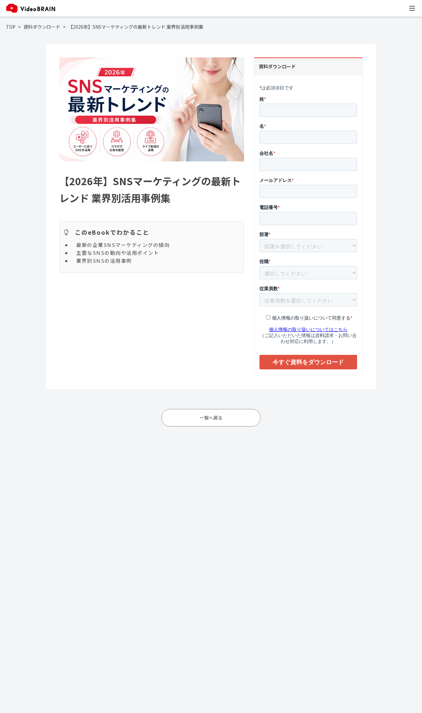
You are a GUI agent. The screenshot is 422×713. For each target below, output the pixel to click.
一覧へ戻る (211, 417)
